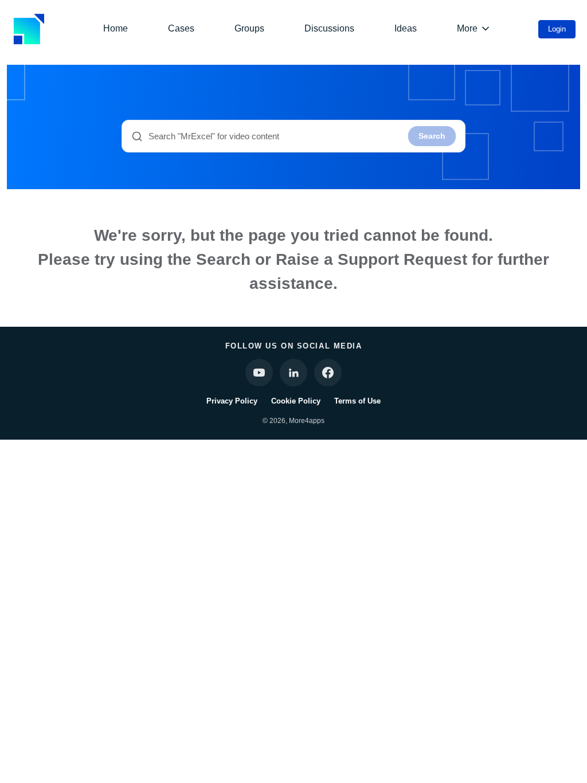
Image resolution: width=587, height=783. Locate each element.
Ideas (405, 28)
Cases (181, 28)
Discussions (329, 28)
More (467, 28)
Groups (249, 28)
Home (115, 28)
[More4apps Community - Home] (28, 28)
